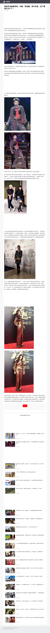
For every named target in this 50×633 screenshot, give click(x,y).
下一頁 (25, 405)
